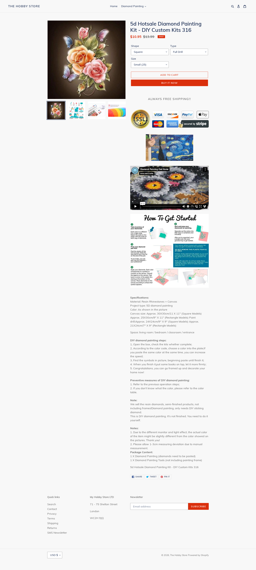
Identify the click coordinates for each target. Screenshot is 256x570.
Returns (52, 528)
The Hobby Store (24, 6)
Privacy (52, 513)
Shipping (52, 523)
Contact (52, 509)
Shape (135, 46)
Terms (51, 518)
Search (51, 504)
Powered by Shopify (198, 555)
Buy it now (169, 82)
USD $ (54, 555)
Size (133, 58)
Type (173, 46)
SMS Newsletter (57, 532)
